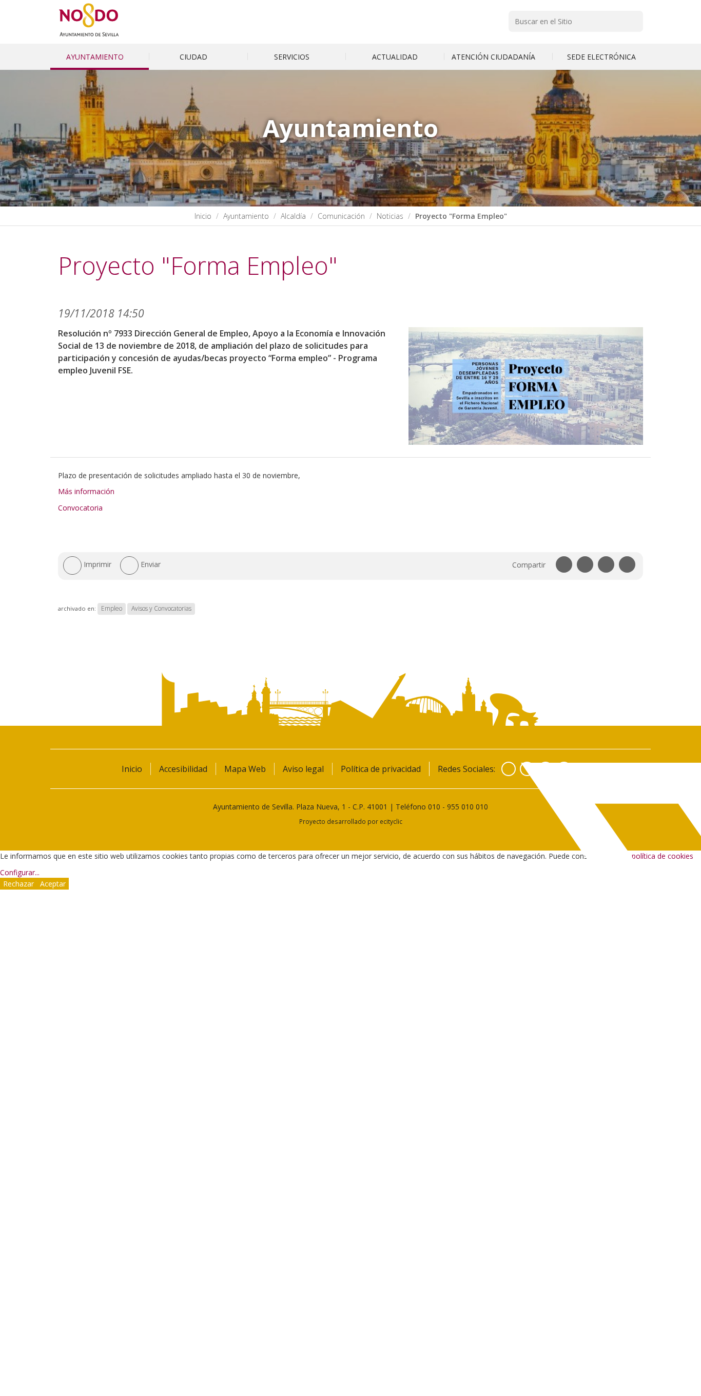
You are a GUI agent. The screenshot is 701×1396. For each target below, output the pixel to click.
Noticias (390, 216)
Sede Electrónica (601, 57)
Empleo (111, 608)
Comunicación (341, 216)
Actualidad (395, 57)
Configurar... (20, 872)
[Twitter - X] (527, 769)
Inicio (202, 216)
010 (434, 807)
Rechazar (18, 884)
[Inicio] (89, 36)
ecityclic (391, 821)
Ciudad (194, 57)
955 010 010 (467, 807)
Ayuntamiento (96, 57)
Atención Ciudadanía (494, 57)
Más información (86, 491)
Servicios (292, 57)
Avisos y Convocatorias (161, 608)
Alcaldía (293, 216)
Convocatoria (80, 508)
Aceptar (53, 884)
